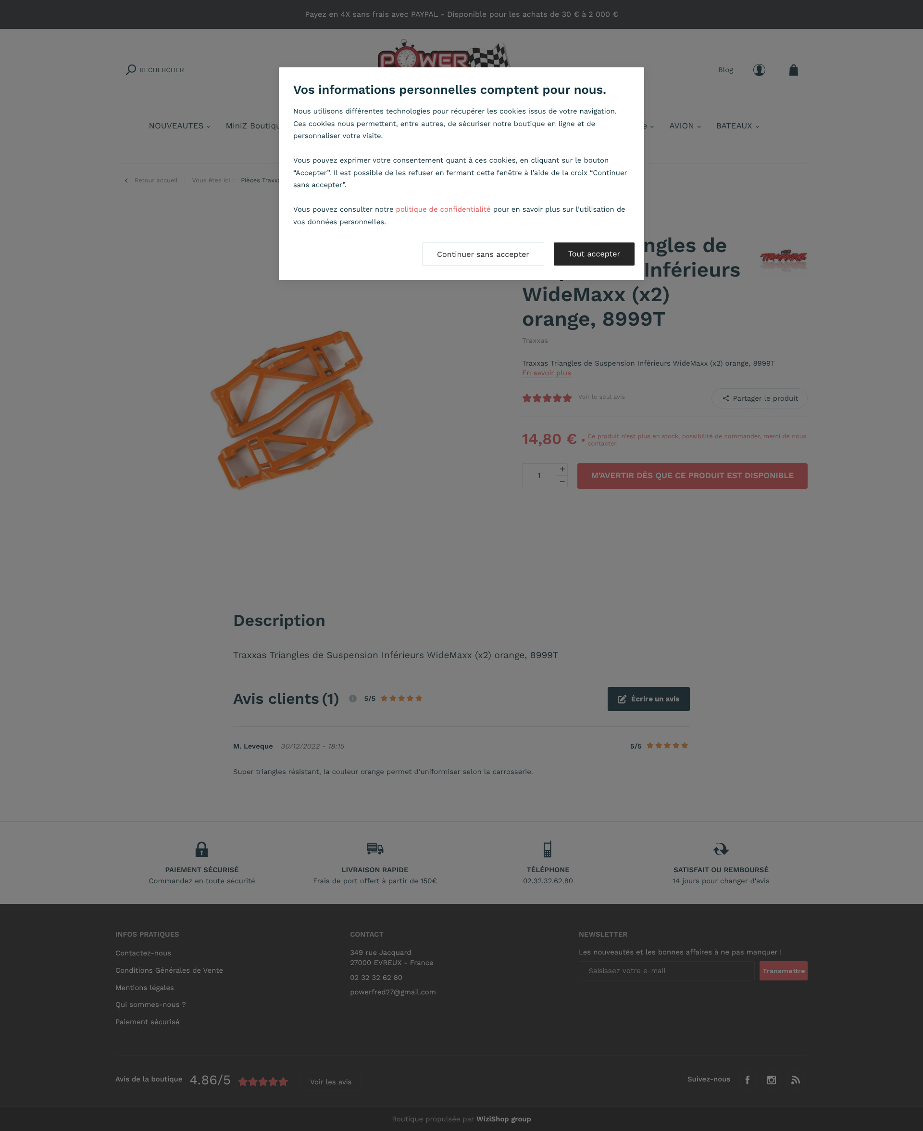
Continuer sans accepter (483, 254)
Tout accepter (594, 253)
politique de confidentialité (443, 209)
